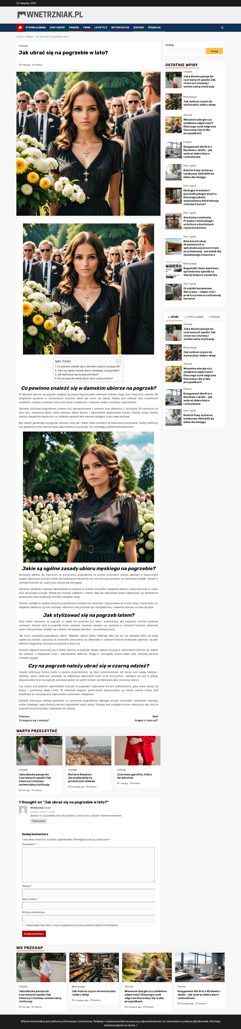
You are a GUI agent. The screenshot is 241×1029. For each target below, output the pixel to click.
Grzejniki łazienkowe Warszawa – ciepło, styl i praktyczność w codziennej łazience (202, 293)
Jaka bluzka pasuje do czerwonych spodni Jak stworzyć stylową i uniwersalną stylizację (35, 779)
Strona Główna (36, 27)
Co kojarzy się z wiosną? (34, 718)
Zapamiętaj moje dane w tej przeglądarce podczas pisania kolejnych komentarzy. (72, 925)
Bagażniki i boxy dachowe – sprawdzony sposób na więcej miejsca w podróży (201, 272)
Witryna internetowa (33, 912)
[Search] (222, 27)
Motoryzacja (120, 27)
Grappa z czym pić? (146, 718)
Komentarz (29, 844)
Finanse (74, 27)
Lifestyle (100, 27)
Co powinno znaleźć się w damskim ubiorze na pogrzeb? (88, 366)
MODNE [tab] (215, 317)
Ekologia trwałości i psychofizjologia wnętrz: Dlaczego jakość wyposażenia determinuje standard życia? (201, 197)
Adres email (30, 899)
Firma (86, 27)
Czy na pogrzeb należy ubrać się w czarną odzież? (85, 378)
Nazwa (27, 886)
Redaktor (93, 787)
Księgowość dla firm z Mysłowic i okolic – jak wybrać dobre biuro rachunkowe (197, 151)
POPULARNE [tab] (195, 317)
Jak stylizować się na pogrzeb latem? (78, 374)
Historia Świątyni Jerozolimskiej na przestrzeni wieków (81, 778)
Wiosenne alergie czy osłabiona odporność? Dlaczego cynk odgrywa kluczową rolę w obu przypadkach (199, 126)
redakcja (38, 65)
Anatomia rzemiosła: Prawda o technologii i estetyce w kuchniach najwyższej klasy (198, 222)
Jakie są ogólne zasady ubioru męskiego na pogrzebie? (88, 370)
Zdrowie (138, 27)
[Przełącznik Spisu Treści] (116, 362)
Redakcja (154, 27)
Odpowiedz (38, 821)
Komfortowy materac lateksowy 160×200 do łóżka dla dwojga (198, 174)
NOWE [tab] (175, 317)
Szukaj (169, 45)
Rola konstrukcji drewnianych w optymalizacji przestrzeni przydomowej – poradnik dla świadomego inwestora (202, 248)
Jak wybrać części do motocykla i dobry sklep (199, 103)
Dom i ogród (57, 27)
